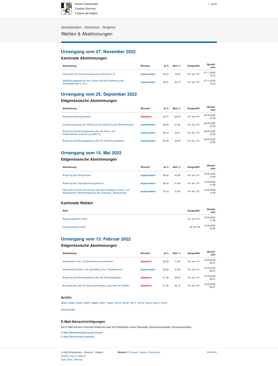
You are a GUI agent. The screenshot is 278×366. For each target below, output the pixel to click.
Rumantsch (154, 352)
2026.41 (82, 355)
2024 (79, 303)
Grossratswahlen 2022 (74, 226)
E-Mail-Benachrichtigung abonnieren (82, 332)
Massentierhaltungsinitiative (77, 116)
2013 (164, 303)
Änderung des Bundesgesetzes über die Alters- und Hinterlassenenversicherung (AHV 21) (89, 133)
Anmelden (212, 352)
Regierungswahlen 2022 (75, 218)
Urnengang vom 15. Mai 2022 (91, 152)
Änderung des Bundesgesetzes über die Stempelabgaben (92, 277)
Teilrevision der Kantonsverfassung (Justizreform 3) (89, 74)
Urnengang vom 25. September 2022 (99, 94)
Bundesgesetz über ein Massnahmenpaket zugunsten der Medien (96, 285)
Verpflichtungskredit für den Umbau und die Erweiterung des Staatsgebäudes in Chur (93, 82)
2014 (156, 303)
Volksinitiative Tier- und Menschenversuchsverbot (88, 261)
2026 (64, 303)
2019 (118, 303)
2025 (71, 303)
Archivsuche (68, 309)
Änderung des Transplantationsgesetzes (83, 183)
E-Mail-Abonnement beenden (78, 336)
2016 (141, 303)
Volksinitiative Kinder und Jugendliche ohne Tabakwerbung (92, 269)
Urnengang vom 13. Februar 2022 (96, 239)
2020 (110, 303)
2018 (126, 303)
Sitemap (78, 359)
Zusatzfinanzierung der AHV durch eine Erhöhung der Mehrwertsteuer (98, 124)
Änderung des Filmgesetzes (77, 175)
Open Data (66, 359)
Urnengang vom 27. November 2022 (98, 51)
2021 (102, 303)
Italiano (143, 352)
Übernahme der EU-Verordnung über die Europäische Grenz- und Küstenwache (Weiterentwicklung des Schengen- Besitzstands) (96, 191)
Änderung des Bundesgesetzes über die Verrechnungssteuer (94, 140)
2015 (149, 303)
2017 (133, 303)
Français (133, 352)
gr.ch (214, 3)
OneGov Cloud (68, 355)
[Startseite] (79, 8)
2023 (87, 303)
